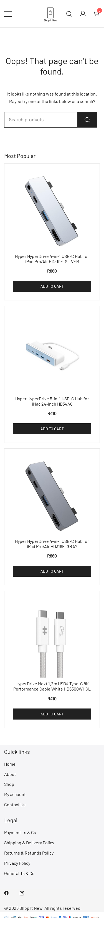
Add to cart (52, 286)
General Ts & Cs (19, 873)
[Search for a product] (69, 13)
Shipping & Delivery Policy (29, 842)
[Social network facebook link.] (6, 892)
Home (10, 763)
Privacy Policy (17, 863)
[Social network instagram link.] (22, 892)
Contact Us (15, 804)
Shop (9, 784)
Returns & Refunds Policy (29, 852)
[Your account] (83, 13)
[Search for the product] (87, 120)
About (10, 774)
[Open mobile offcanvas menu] (8, 13)
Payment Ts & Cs (20, 832)
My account (15, 794)
